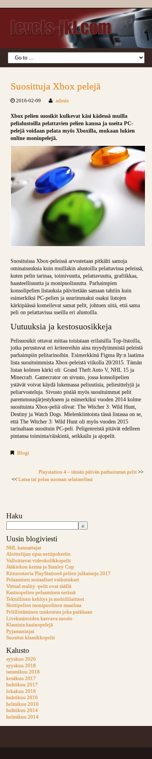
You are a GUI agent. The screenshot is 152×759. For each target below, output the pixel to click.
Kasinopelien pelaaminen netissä (41, 592)
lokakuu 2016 (21, 691)
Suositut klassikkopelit (30, 637)
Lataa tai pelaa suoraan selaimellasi (55, 479)
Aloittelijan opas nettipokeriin (38, 554)
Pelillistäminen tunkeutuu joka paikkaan (49, 612)
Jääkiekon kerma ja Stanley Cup (40, 567)
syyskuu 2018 (21, 665)
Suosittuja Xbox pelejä (56, 86)
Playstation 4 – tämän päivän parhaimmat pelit (88, 472)
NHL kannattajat (23, 548)
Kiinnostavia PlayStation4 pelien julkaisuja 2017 (58, 573)
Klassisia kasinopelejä (29, 625)
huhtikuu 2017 (22, 684)
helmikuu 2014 (22, 717)
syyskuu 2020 (21, 659)
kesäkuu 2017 (21, 678)
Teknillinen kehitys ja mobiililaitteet (45, 599)
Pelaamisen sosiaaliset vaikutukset (42, 579)
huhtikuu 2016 (22, 697)
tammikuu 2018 (23, 672)
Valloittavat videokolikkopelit (38, 560)
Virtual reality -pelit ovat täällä (38, 586)
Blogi (23, 453)
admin (62, 100)
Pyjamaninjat (20, 631)
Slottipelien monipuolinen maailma (43, 605)
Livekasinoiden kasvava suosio (39, 618)
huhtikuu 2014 (22, 710)
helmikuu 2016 (22, 704)
